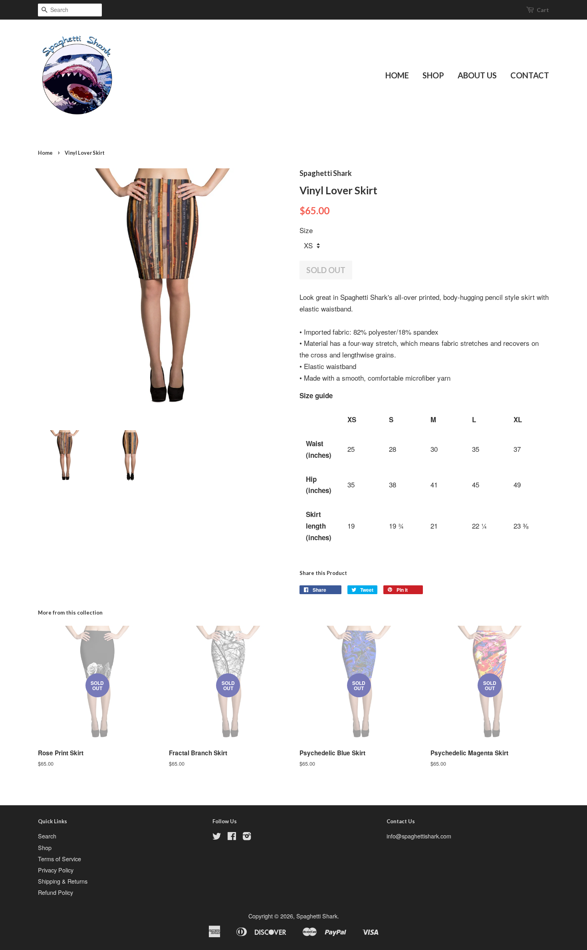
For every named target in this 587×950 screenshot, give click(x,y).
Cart (543, 9)
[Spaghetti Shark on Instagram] (246, 837)
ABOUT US (477, 75)
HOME (397, 75)
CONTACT (529, 75)
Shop (45, 847)
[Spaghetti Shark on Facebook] (231, 837)
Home (45, 153)
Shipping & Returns (62, 881)
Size (306, 230)
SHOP (433, 75)
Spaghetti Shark (316, 916)
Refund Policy (55, 892)
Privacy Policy (55, 870)
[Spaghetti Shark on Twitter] (216, 837)
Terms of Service (59, 858)
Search (47, 836)
